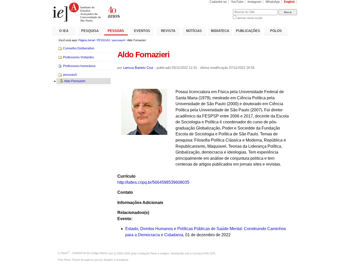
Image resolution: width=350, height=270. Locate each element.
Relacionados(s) (133, 212)
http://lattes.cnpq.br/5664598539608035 (153, 182)
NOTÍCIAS (194, 31)
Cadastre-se (218, 2)
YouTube (237, 2)
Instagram (254, 2)
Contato (125, 192)
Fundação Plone (147, 253)
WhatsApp (272, 2)
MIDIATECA (220, 31)
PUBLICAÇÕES (248, 31)
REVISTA (168, 31)
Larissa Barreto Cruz (138, 68)
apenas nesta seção (249, 17)
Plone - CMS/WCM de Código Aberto (84, 253)
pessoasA (118, 40)
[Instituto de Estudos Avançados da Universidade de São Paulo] (113, 12)
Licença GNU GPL (204, 253)
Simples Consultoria (116, 259)
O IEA (63, 31)
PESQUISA (90, 31)
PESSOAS (116, 31)
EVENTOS (142, 31)
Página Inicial (86, 40)
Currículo (126, 176)
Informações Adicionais (140, 202)
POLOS (276, 31)
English (289, 2)
